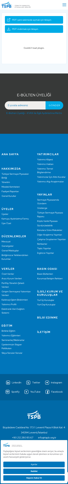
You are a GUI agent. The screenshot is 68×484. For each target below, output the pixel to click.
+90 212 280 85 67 (22, 437)
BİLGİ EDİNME (47, 317)
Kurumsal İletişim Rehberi (50, 278)
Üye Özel (6, 223)
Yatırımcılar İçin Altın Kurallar (51, 177)
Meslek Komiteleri (11, 186)
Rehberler (42, 243)
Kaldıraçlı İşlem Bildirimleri (15, 299)
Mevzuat (6, 241)
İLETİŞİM (43, 332)
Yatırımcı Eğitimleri (11, 335)
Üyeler (5, 214)
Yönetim (6, 182)
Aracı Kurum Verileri (12, 278)
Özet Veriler (8, 273)
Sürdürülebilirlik (45, 225)
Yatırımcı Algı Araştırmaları (50, 181)
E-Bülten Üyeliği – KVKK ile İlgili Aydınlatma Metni (34, 113)
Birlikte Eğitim (8, 330)
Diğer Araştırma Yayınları (49, 234)
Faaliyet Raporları (10, 191)
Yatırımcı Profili (9, 304)
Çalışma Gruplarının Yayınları (51, 239)
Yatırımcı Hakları (45, 164)
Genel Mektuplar (10, 250)
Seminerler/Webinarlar (13, 340)
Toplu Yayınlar (44, 248)
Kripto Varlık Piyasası (47, 221)
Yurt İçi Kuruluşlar (45, 300)
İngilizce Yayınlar (45, 253)
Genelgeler (8, 246)
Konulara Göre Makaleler (49, 230)
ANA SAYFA (10, 154)
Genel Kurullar (9, 196)
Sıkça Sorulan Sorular (12, 352)
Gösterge (42, 208)
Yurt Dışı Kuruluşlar (46, 304)
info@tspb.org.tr (47, 437)
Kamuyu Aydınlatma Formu (15, 218)
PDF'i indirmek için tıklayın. (25, 29)
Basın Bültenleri (45, 273)
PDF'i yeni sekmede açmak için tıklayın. (32, 19)
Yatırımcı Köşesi (45, 159)
